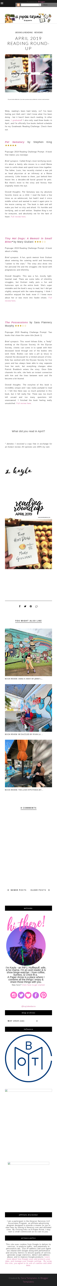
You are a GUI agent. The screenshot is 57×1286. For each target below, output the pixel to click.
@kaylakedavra (28, 1006)
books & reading (24, 32)
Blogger (41, 2)
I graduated (16, 120)
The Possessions (16, 322)
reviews (38, 32)
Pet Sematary (14, 142)
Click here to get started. (33, 985)
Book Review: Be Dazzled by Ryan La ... (24, 734)
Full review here (18, 217)
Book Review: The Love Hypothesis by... (24, 790)
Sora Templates (29, 1278)
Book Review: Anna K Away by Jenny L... (24, 679)
